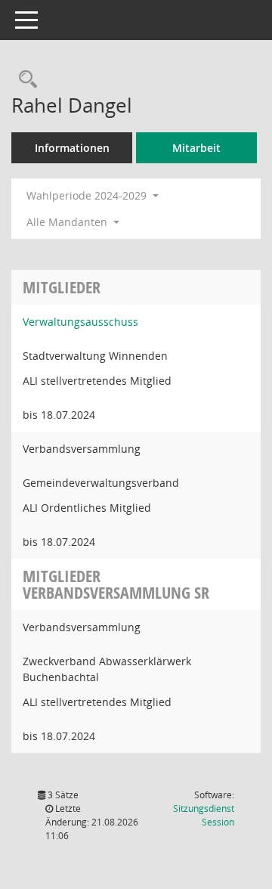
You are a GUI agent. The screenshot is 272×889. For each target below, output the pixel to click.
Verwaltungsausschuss (80, 321)
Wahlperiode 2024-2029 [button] (88, 195)
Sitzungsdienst (203, 815)
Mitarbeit (196, 148)
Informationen (72, 148)
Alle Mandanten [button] (68, 222)
